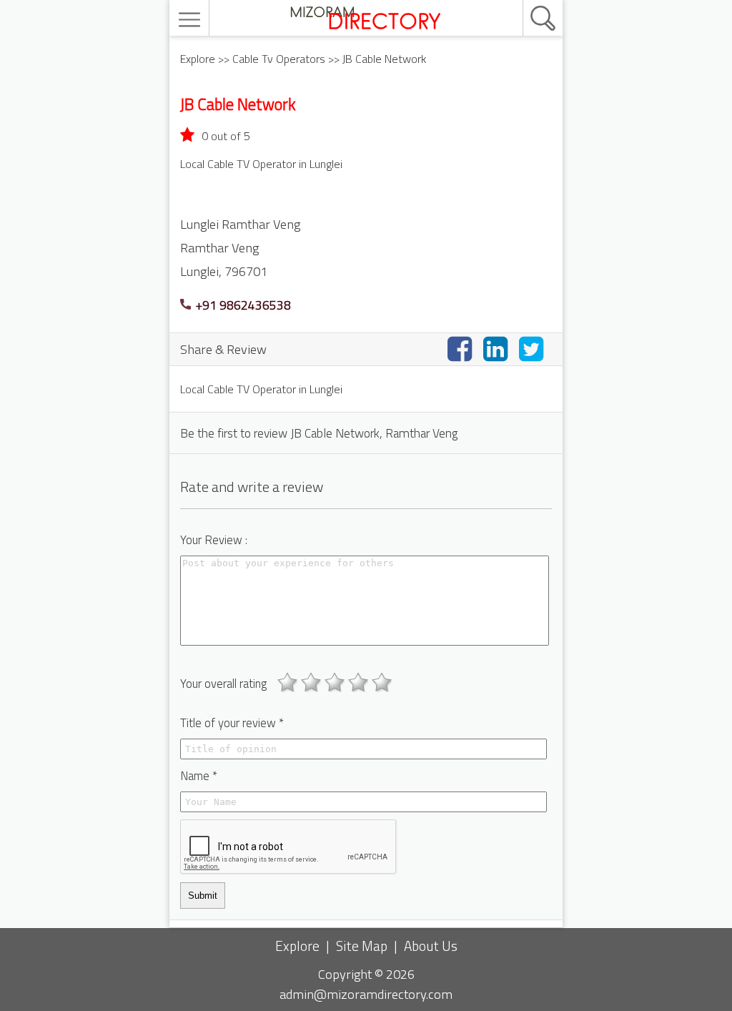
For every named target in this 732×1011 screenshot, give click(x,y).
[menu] (191, 20)
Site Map (361, 945)
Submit (202, 895)
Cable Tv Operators (278, 58)
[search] (527, 0)
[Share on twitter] (534, 348)
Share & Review (223, 349)
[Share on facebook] (462, 348)
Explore (197, 58)
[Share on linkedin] (498, 348)
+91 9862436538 (242, 305)
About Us (431, 945)
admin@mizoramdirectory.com (366, 994)
